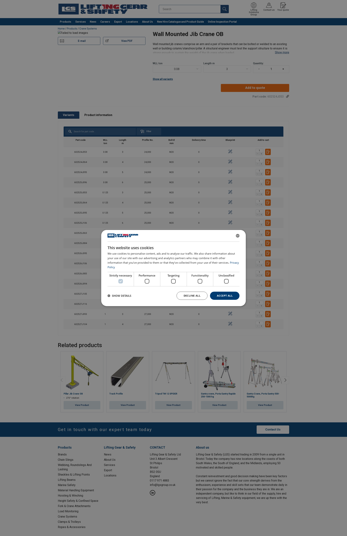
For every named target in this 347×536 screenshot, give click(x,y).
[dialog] (173, 268)
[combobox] (237, 236)
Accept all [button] (225, 295)
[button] (119, 296)
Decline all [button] (192, 295)
